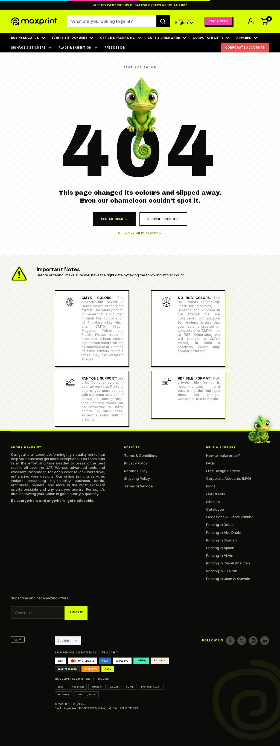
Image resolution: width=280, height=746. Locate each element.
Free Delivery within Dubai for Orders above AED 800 (140, 5)
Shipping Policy (137, 478)
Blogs (210, 486)
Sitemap (213, 501)
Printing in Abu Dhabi (223, 532)
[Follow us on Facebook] (230, 640)
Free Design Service (223, 471)
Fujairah (63, 694)
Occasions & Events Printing (229, 517)
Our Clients (215, 494)
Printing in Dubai (220, 524)
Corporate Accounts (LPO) (228, 478)
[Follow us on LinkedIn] (264, 640)
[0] (264, 21)
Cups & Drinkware (164, 37)
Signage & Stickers (28, 47)
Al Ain (129, 686)
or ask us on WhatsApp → (140, 233)
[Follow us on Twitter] (241, 640)
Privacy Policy (136, 463)
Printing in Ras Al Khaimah (228, 563)
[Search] (163, 21)
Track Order (218, 21)
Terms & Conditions (140, 455)
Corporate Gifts (208, 37)
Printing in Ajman (220, 548)
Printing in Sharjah (221, 540)
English (63, 641)
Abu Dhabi (78, 686)
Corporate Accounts (245, 47)
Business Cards (25, 37)
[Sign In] (250, 21)
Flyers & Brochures (70, 37)
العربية (18, 639)
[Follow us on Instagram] (253, 640)
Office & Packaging (117, 37)
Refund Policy (135, 471)
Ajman (114, 686)
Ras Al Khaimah (151, 686)
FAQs (210, 463)
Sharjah (96, 686)
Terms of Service (138, 486)
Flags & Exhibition (75, 47)
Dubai (61, 686)
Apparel (243, 37)
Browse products (163, 219)
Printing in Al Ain (219, 555)
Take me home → (114, 219)
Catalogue (215, 509)
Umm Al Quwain (86, 694)
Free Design (115, 47)
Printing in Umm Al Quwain (228, 578)
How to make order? (223, 455)
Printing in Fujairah (221, 571)
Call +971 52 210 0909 (125, 708)
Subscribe (76, 612)
